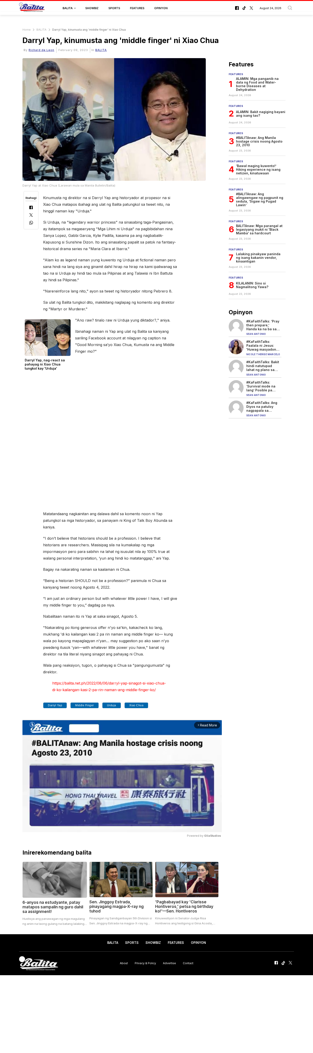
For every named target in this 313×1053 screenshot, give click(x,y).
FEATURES (137, 8)
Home (26, 29)
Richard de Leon (41, 50)
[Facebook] (31, 208)
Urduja (111, 705)
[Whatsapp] (31, 223)
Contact (188, 963)
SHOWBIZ (92, 8)
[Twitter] (31, 215)
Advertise (169, 963)
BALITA (68, 8)
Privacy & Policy (145, 963)
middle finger (84, 705)
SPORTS (114, 8)
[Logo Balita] (32, 8)
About (124, 963)
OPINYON (160, 8)
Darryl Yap (55, 705)
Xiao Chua (136, 705)
